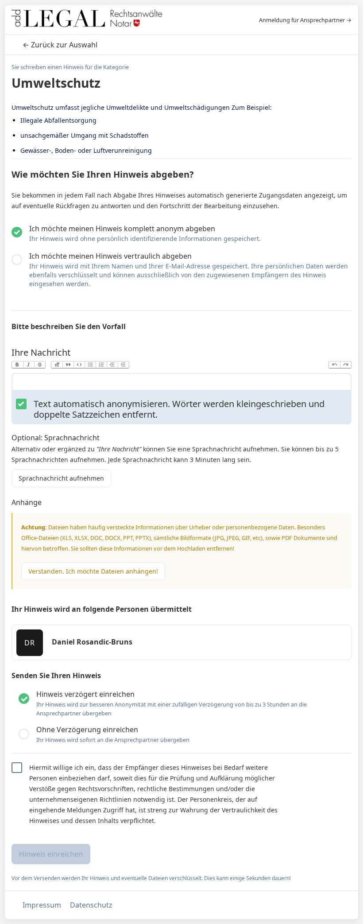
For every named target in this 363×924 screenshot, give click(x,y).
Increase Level (123, 364)
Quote (67, 364)
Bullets (90, 364)
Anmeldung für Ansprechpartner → (305, 20)
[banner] (87, 19)
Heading (56, 364)
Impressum (42, 905)
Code (79, 364)
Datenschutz (91, 905)
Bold (17, 364)
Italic (28, 364)
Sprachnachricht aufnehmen (61, 478)
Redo (345, 364)
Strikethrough (39, 364)
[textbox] (181, 383)
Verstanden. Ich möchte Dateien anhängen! (93, 571)
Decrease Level (112, 364)
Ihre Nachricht (41, 352)
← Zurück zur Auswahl (60, 45)
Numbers (101, 364)
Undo (334, 364)
